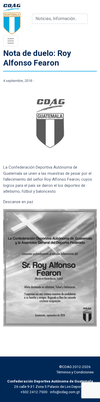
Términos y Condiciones (75, 372)
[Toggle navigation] (10, 41)
